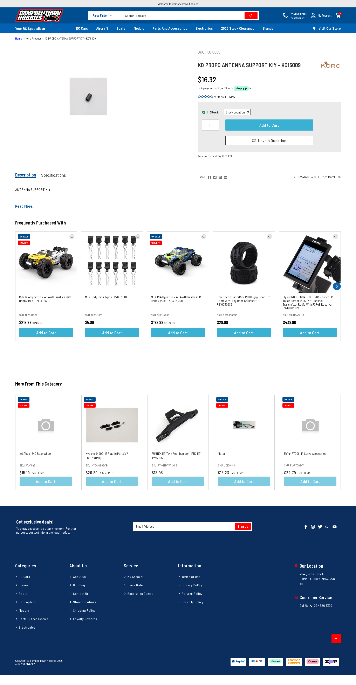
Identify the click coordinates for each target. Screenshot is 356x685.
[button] (321, 15)
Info (251, 88)
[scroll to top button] (336, 638)
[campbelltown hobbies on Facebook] (306, 526)
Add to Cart (269, 125)
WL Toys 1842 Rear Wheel (36, 453)
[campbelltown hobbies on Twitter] (320, 526)
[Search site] (251, 15)
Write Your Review (224, 96)
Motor (221, 453)
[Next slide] (332, 442)
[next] (337, 286)
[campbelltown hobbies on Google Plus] (327, 526)
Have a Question (272, 140)
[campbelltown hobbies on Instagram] (313, 526)
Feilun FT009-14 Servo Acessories (305, 453)
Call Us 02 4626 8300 (316, 605)
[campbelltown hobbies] (39, 15)
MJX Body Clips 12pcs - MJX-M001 (106, 297)
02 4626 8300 (307, 177)
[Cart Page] (338, 15)
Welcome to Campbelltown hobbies (178, 4)
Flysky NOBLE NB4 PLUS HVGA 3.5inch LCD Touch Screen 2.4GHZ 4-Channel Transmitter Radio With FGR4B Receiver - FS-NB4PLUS (309, 302)
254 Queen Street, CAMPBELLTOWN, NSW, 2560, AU (318, 579)
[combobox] (190, 15)
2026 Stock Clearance (237, 28)
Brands (268, 28)
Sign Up (243, 526)
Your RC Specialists (30, 28)
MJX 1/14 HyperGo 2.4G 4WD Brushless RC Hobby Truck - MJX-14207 (45, 299)
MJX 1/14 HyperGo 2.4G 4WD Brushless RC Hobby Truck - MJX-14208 (177, 299)
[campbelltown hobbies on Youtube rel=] (335, 526)
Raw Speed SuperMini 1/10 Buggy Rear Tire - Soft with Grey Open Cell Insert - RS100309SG (243, 300)
